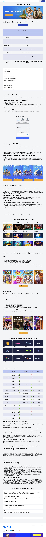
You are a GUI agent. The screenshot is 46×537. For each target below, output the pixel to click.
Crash (27, 222)
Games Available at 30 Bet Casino (9, 76)
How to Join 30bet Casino (8, 73)
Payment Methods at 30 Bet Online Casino (10, 78)
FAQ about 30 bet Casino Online (9, 89)
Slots (37, 222)
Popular (7, 222)
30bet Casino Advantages (8, 85)
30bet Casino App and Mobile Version (9, 83)
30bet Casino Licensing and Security (9, 80)
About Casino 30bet (7, 71)
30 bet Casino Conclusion (8, 87)
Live (17, 222)
